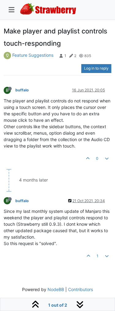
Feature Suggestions (32, 55)
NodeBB (56, 289)
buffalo (22, 90)
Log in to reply (96, 68)
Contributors (80, 289)
